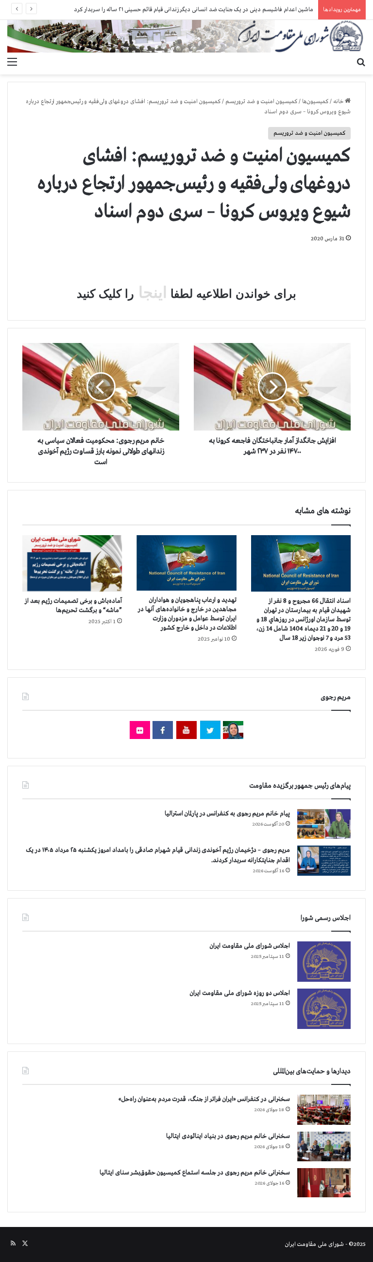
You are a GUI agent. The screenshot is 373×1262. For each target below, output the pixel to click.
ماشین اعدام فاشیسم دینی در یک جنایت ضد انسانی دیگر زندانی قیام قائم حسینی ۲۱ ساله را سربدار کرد (193, 10)
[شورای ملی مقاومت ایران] (186, 36)
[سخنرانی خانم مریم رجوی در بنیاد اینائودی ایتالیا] (324, 1147)
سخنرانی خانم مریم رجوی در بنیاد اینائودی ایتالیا (228, 1136)
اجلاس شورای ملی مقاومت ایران (250, 946)
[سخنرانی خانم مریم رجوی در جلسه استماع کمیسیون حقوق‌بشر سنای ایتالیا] (324, 1182)
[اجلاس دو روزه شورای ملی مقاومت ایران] (324, 1009)
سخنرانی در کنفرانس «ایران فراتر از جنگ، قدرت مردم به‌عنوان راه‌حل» (204, 1099)
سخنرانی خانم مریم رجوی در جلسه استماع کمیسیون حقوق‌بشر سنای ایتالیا (195, 1173)
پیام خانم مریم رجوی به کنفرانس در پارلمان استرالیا (227, 814)
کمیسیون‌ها (315, 102)
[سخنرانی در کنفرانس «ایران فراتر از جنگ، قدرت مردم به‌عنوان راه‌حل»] (324, 1109)
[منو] (12, 62)
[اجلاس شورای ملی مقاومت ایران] (324, 961)
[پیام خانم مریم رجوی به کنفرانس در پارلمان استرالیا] (324, 824)
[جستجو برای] (361, 62)
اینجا (150, 292)
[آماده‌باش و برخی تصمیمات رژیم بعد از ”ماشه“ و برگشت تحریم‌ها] (72, 563)
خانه (339, 102)
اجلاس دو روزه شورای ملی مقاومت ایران (240, 993)
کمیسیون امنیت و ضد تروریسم (261, 102)
